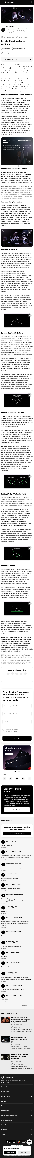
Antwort (3, 847)
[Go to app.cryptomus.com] (9, 2)
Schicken (17, 738)
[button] (17, 59)
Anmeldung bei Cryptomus (17, 834)
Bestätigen (10, 1152)
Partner (23, 1152)
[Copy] (29, 778)
